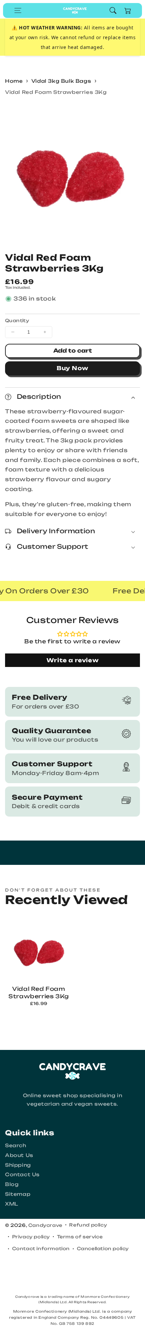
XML (11, 1204)
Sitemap (17, 1194)
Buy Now (72, 368)
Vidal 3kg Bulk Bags (61, 81)
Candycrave (45, 1225)
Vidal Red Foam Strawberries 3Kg (56, 92)
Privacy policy (31, 1236)
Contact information (41, 1248)
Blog (12, 1184)
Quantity (17, 320)
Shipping (18, 1165)
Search (15, 1145)
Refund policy (88, 1225)
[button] (17, 10)
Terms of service (80, 1236)
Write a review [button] (72, 660)
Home (14, 81)
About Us (19, 1155)
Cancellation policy (103, 1248)
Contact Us (22, 1174)
